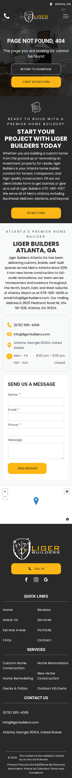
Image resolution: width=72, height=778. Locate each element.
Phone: (13, 424)
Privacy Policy (16, 765)
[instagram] (36, 580)
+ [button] (5, 491)
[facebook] (26, 580)
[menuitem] (19, 610)
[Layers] (67, 491)
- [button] (5, 496)
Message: (15, 440)
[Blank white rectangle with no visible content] (6, 18)
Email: (12, 409)
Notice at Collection (37, 769)
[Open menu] (65, 16)
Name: (13, 394)
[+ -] (36, 505)
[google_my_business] (45, 580)
